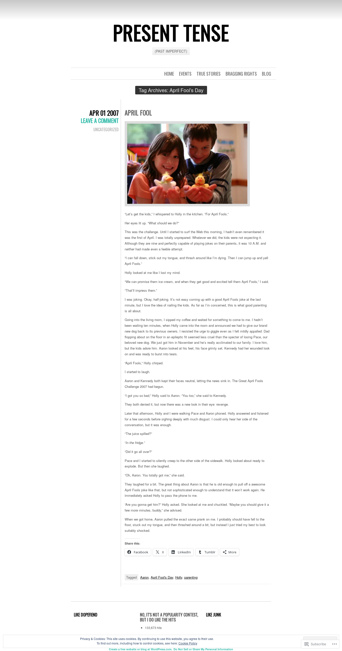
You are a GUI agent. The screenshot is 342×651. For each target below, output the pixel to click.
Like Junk (213, 615)
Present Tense (171, 32)
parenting (191, 577)
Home (169, 73)
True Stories (209, 73)
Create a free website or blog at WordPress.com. (140, 649)
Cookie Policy (188, 643)
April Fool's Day (162, 577)
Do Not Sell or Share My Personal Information (203, 649)
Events (185, 73)
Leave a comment (100, 120)
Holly (178, 577)
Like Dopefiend (85, 615)
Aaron (144, 577)
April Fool (138, 112)
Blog (266, 73)
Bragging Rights (241, 73)
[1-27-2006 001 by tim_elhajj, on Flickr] (187, 164)
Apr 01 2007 (104, 112)
